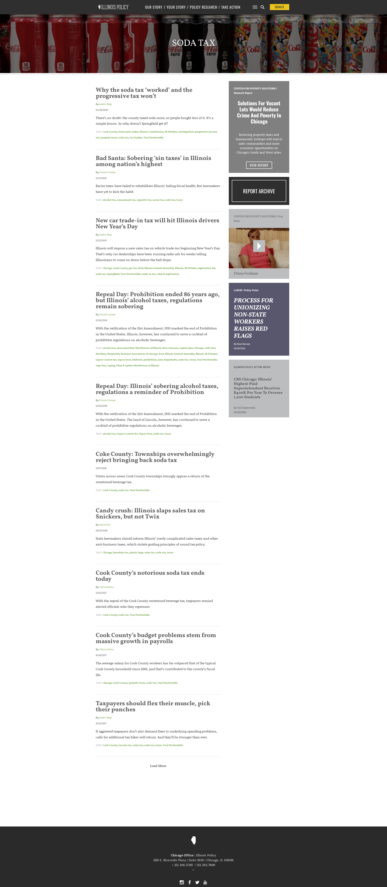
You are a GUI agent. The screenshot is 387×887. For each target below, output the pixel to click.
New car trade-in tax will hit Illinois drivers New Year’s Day (157, 223)
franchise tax (120, 552)
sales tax (150, 552)
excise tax (158, 200)
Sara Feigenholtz (167, 359)
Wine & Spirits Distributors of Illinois (137, 365)
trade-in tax (149, 274)
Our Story (153, 7)
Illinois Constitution (151, 131)
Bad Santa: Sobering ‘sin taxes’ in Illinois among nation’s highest (153, 161)
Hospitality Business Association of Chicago (132, 353)
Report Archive (259, 191)
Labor (238, 290)
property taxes (109, 137)
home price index (128, 131)
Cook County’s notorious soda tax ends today (150, 576)
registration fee (206, 268)
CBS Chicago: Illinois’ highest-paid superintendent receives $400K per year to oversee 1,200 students (258, 388)
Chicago (107, 268)
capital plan (186, 348)
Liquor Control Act (106, 359)
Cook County (110, 131)
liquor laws (124, 359)
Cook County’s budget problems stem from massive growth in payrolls (156, 638)
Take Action (230, 7)
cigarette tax (144, 200)
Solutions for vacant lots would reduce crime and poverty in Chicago (259, 112)
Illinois (179, 268)
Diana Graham (246, 273)
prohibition (150, 359)
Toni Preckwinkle (153, 137)
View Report (259, 165)
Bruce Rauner (170, 348)
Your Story (176, 7)
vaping (111, 365)
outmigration (186, 131)
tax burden (136, 137)
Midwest (137, 359)
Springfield (113, 274)
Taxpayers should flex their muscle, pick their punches (153, 706)
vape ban (101, 365)
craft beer (210, 348)
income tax (125, 745)
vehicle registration (168, 274)
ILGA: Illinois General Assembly (156, 268)
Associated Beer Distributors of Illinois (139, 348)
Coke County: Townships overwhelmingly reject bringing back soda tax (155, 457)
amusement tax (126, 200)
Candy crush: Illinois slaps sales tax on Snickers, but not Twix (150, 514)
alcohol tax (109, 200)
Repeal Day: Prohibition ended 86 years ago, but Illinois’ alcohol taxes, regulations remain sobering (158, 300)
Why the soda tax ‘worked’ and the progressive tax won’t (144, 93)
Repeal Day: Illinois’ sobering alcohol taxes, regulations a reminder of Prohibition (157, 389)
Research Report (243, 92)
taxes (179, 200)
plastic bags (136, 552)
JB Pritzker (171, 131)
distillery (101, 353)
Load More (158, 765)
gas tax (133, 268)
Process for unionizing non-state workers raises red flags (253, 318)
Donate (279, 7)
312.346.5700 (183, 865)
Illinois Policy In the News (252, 367)
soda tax (123, 137)
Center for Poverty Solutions (254, 88)
